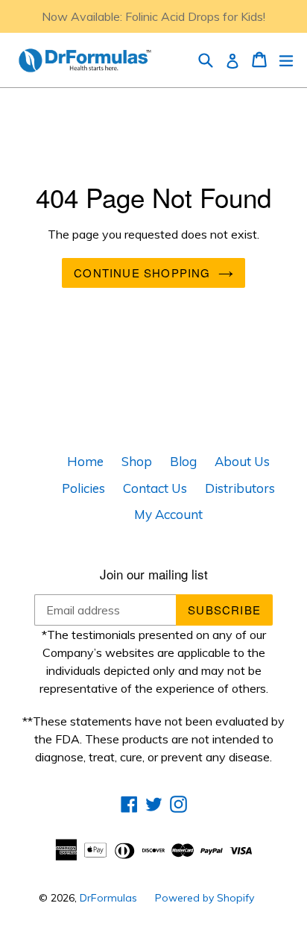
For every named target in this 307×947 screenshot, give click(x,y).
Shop (136, 461)
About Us (242, 461)
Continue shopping (142, 272)
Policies (83, 488)
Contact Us (155, 488)
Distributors (240, 488)
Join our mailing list (154, 574)
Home (85, 461)
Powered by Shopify (204, 897)
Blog (183, 461)
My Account (168, 514)
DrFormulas (108, 897)
